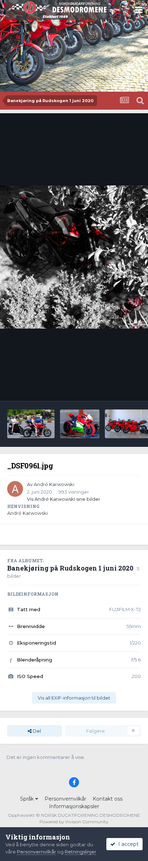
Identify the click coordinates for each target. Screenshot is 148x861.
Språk (27, 799)
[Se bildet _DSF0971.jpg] (31, 423)
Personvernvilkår (65, 799)
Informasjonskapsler (74, 806)
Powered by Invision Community (74, 821)
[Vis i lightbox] (74, 257)
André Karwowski (54, 484)
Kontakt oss (107, 799)
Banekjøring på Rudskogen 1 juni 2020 (70, 568)
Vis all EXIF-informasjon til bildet (74, 698)
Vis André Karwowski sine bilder (63, 499)
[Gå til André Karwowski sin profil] (15, 489)
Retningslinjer (80, 852)
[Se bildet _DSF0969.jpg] (80, 423)
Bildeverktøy (117, 388)
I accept (127, 844)
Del (36, 731)
